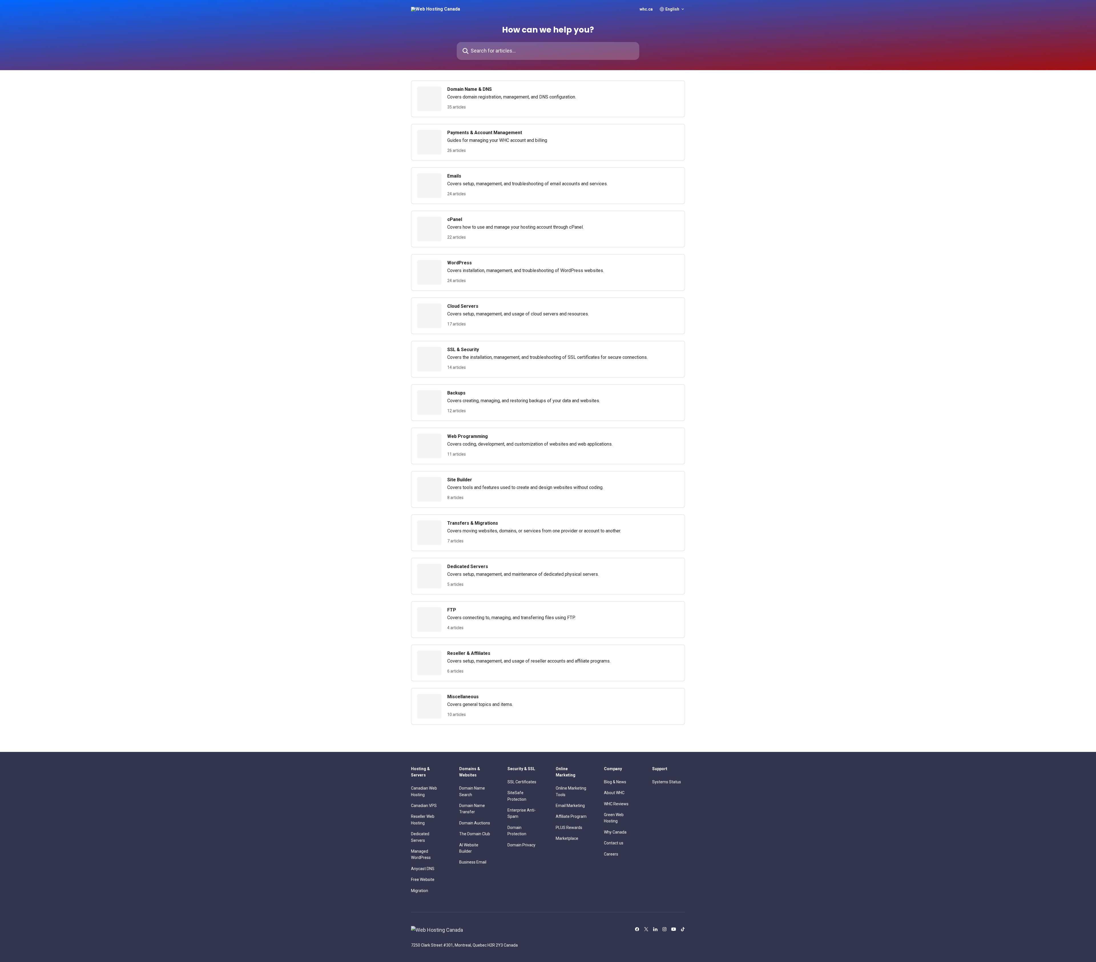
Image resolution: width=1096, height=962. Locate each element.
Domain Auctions (474, 823)
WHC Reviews (616, 804)
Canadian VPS (424, 805)
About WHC (614, 792)
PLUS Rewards (569, 827)
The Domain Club (474, 834)
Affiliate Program (571, 816)
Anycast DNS (422, 868)
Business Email (472, 862)
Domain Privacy (521, 845)
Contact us (613, 843)
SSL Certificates (521, 782)
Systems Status (666, 782)
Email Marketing (570, 805)
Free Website (422, 879)
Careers (611, 854)
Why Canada (615, 832)
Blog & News (615, 782)
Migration (419, 890)
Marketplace (567, 838)
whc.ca (646, 9)
